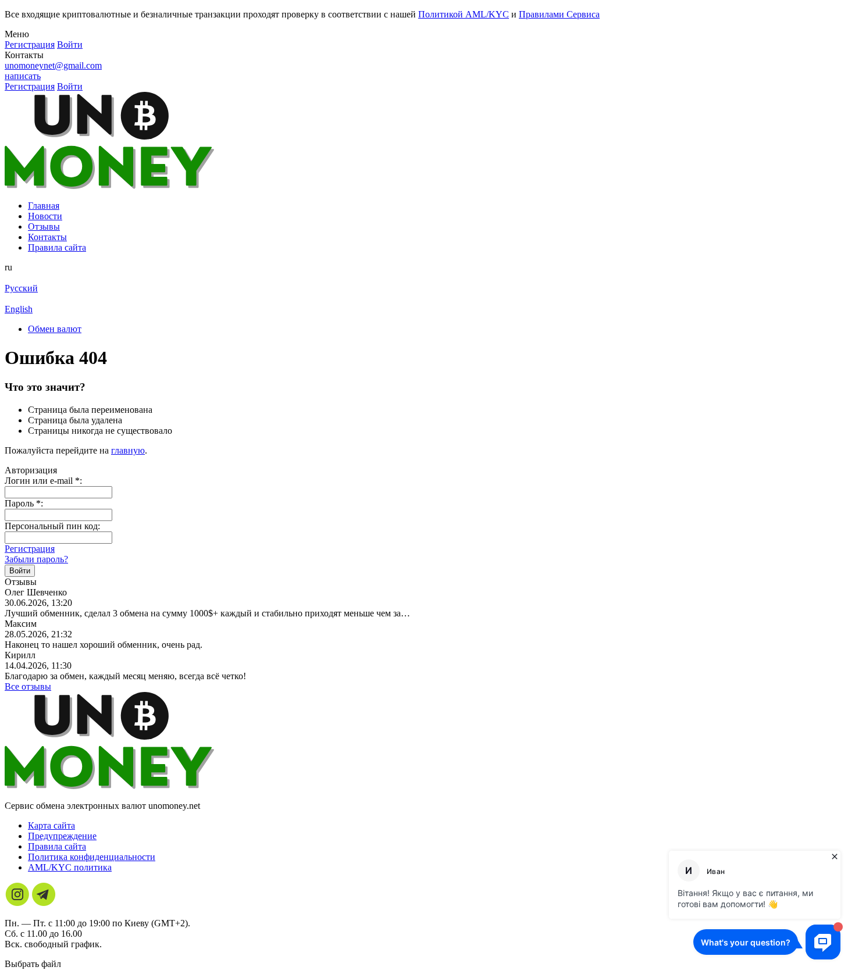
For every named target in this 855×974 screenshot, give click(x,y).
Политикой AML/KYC (463, 14)
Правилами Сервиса (559, 14)
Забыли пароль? (36, 559)
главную (128, 450)
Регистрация (30, 549)
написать (23, 76)
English (19, 309)
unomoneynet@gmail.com (53, 65)
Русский (21, 288)
